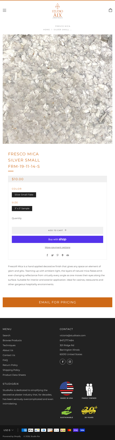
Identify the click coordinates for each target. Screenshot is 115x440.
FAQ (5, 360)
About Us (8, 350)
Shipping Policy (11, 370)
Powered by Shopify (12, 436)
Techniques (9, 345)
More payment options (57, 247)
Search (6, 335)
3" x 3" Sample (22, 208)
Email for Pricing (57, 302)
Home (46, 30)
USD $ (7, 430)
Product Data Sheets (14, 374)
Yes (67, 427)
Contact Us (9, 355)
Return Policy (10, 365)
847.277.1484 (67, 340)
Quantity (17, 218)
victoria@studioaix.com (73, 335)
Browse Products (12, 340)
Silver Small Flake (24, 194)
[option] (57, 89)
